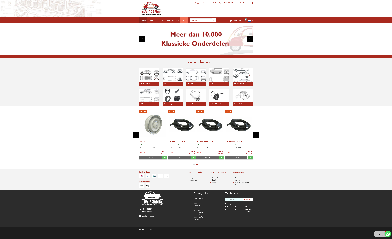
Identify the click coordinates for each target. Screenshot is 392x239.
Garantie (215, 182)
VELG (142, 141)
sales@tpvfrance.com (148, 216)
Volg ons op (248, 3)
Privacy (237, 178)
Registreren (207, 3)
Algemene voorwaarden (242, 182)
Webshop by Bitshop (156, 230)
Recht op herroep (240, 185)
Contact (238, 3)
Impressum (238, 180)
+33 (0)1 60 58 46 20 (224, 3)
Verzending (216, 178)
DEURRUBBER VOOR (177, 141)
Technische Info (173, 20)
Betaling (214, 180)
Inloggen (197, 3)
